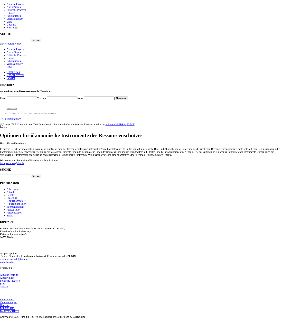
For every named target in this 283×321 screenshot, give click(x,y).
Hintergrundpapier (16, 203)
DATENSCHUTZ (9, 311)
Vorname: (42, 98)
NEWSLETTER (15, 75)
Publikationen (14, 15)
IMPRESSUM (7, 308)
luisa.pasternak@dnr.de (12, 163)
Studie (10, 215)
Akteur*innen (14, 7)
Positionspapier (14, 212)
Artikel (10, 192)
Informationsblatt (15, 206)
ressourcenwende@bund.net (14, 259)
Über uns (11, 24)
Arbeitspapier (13, 189)
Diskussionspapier (16, 200)
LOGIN (11, 78)
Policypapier (13, 209)
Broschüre (12, 197)
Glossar (10, 12)
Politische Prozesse (16, 10)
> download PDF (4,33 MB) (120, 124)
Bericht (10, 195)
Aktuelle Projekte (16, 4)
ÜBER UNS (13, 72)
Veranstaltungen (15, 18)
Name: (80, 98)
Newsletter (12, 27)
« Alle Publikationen (10, 118)
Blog (9, 21)
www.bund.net (7, 262)
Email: (3, 98)
